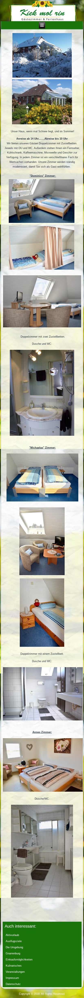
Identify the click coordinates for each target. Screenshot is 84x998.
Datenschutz (13, 984)
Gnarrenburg (13, 953)
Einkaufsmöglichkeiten (19, 959)
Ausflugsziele (14, 941)
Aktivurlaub (12, 935)
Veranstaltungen (15, 971)
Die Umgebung (14, 947)
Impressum (12, 977)
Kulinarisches (14, 965)
